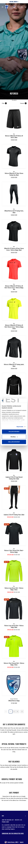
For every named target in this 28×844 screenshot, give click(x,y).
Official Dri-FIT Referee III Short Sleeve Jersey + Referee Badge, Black (14, 249)
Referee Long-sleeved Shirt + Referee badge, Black (14, 626)
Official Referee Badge (14, 701)
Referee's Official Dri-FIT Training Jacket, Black (14, 365)
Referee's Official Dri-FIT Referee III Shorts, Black (14, 136)
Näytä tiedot (20, 426)
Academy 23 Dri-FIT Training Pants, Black (14, 515)
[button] (2, 7)
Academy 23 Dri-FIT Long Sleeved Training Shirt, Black (14, 478)
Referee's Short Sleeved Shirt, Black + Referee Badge (14, 551)
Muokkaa (13, 436)
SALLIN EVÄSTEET (14, 431)
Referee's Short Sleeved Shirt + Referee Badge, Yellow (14, 664)
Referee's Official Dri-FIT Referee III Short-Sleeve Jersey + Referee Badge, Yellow (14, 326)
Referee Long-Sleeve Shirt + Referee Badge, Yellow (14, 589)
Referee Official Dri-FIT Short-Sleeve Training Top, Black (14, 174)
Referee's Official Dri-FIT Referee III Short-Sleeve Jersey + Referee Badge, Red (14, 287)
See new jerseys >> (14, 1)
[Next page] (22, 711)
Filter (3, 103)
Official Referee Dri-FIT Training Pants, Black (14, 211)
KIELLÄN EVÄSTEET (14, 442)
